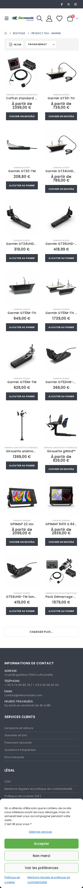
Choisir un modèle (22, 116)
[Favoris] (59, 19)
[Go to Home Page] (5, 33)
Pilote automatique (26, 94)
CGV (7, 781)
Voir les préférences (41, 868)
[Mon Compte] (49, 19)
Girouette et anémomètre (28, 447)
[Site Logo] (23, 18)
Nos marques (14, 757)
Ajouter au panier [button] (22, 185)
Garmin (10, 94)
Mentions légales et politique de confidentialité (38, 789)
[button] (8, 18)
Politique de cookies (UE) (22, 796)
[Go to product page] (21, 72)
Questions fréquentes (20, 750)
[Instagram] (75, 4)
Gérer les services (40, 832)
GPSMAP (26, 520)
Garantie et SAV (15, 735)
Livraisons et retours (18, 728)
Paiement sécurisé (18, 742)
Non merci (41, 855)
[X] (68, 4)
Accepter (41, 843)
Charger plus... (41, 632)
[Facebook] (61, 4)
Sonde (65, 94)
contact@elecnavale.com (23, 695)
